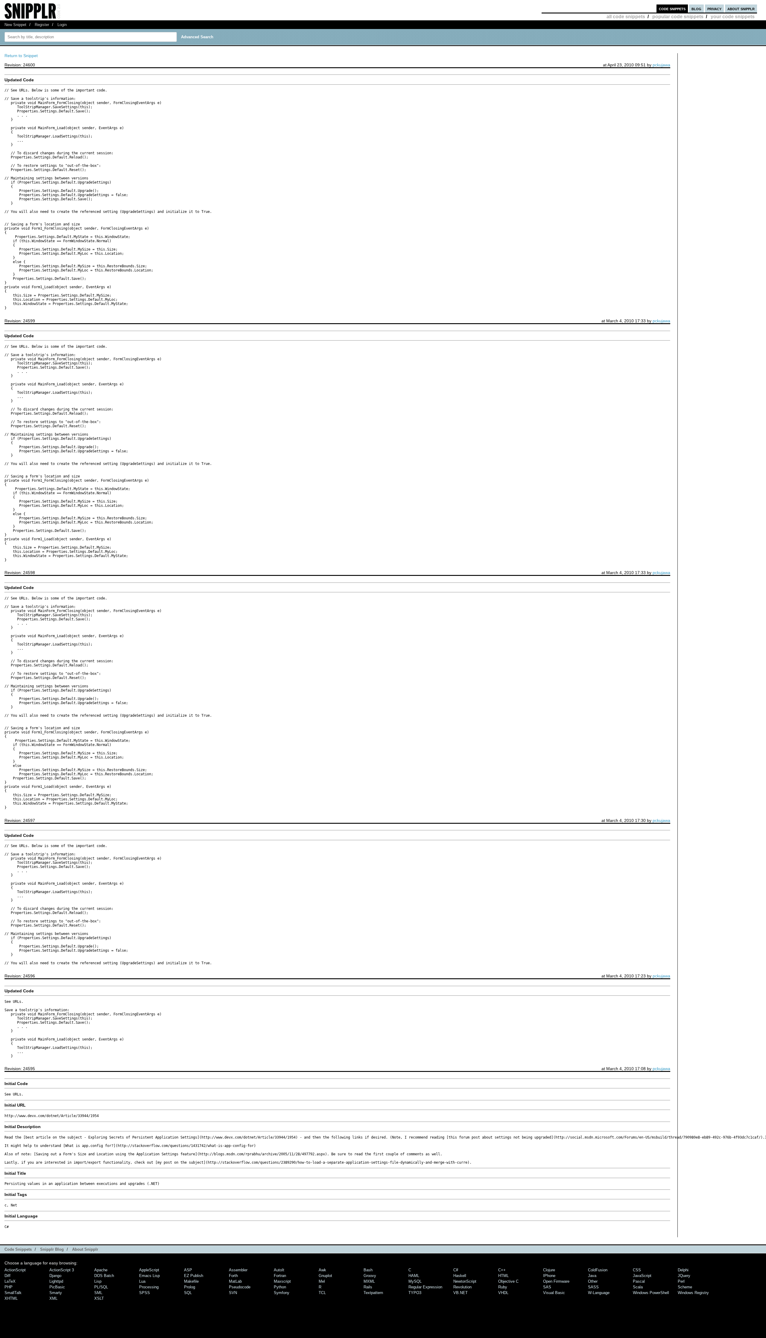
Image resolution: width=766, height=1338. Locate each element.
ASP (188, 1270)
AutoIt (279, 1270)
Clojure (549, 1270)
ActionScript (15, 1270)
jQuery (684, 1275)
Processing (149, 1287)
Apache (100, 1270)
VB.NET (460, 1292)
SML (98, 1292)
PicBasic (57, 1287)
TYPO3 (414, 1292)
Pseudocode (239, 1287)
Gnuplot (325, 1275)
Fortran (280, 1275)
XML (53, 1298)
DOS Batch (104, 1275)
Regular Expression (425, 1287)
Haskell (459, 1275)
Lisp (97, 1281)
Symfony (281, 1292)
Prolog (189, 1287)
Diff (7, 1275)
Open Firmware (556, 1281)
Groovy (370, 1275)
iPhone (549, 1275)
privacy (714, 8)
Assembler (238, 1270)
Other (593, 1281)
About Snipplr (85, 1249)
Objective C (508, 1281)
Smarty (55, 1292)
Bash (368, 1270)
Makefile (191, 1281)
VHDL (503, 1292)
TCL (322, 1292)
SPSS (144, 1292)
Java (592, 1275)
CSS (637, 1270)
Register (42, 24)
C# (455, 1270)
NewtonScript (464, 1281)
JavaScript (642, 1275)
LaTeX (10, 1281)
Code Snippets (18, 1249)
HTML (503, 1275)
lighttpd (56, 1281)
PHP (8, 1287)
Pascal (639, 1281)
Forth (233, 1275)
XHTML (11, 1298)
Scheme (685, 1287)
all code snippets (626, 16)
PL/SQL (101, 1287)
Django (55, 1275)
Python (280, 1287)
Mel (322, 1281)
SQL (188, 1292)
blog (696, 8)
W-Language (599, 1292)
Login (62, 24)
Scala (638, 1287)
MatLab (235, 1281)
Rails (368, 1287)
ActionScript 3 (61, 1270)
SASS (593, 1287)
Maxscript (282, 1281)
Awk (322, 1270)
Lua (142, 1281)
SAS (547, 1287)
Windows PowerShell (651, 1292)
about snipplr (741, 8)
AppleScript (149, 1270)
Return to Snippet (21, 55)
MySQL (415, 1281)
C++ (502, 1270)
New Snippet (15, 24)
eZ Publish (193, 1275)
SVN (233, 1292)
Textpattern (373, 1292)
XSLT (99, 1298)
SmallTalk (13, 1292)
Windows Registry (693, 1292)
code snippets (672, 8)
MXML (369, 1281)
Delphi (683, 1270)
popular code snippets (677, 16)
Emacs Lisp (149, 1275)
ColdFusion (597, 1270)
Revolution (462, 1287)
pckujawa (661, 64)
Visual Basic (554, 1292)
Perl (681, 1281)
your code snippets (733, 16)
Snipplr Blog (52, 1249)
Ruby (502, 1287)
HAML (413, 1275)
